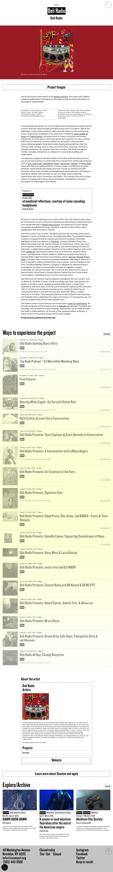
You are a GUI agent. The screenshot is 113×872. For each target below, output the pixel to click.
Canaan (74, 163)
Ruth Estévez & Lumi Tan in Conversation (44, 419)
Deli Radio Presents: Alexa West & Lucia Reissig (48, 553)
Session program (61, 96)
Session (56, 5)
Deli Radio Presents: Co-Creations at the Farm (47, 472)
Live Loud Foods (35, 163)
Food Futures (27, 379)
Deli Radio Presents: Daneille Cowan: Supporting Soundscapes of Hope (62, 536)
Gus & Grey (65, 163)
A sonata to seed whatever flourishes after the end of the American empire (55, 823)
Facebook (82, 854)
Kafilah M (30, 251)
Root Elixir (86, 163)
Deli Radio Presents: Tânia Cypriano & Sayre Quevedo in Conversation (61, 435)
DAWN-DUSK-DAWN (15, 819)
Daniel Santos (36, 136)
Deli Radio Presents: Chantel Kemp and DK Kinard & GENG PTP (57, 585)
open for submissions (77, 303)
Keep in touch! (84, 862)
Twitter (80, 858)
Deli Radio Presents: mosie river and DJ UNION (48, 567)
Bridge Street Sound (51, 224)
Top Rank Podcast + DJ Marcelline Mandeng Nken (49, 361)
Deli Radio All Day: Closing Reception (42, 655)
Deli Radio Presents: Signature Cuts (41, 493)
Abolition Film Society (89, 819)
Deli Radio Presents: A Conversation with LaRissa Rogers (54, 451)
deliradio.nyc (64, 306)
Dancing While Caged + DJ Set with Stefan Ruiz (48, 402)
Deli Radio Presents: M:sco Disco (39, 621)
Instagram (82, 850)
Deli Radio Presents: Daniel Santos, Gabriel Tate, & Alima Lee (56, 603)
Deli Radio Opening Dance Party (39, 344)
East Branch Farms (51, 163)
